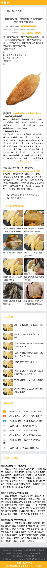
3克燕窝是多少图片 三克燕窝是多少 (25, 195)
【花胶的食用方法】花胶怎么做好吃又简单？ (25, 416)
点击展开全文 (24, 162)
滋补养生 (33, 556)
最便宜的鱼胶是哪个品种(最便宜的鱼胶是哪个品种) (33, 304)
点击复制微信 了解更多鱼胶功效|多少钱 (23, 564)
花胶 (38, 508)
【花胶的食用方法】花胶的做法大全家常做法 (25, 421)
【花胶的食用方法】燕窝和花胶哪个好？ (23, 426)
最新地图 (27, 556)
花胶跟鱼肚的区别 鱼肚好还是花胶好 (28, 380)
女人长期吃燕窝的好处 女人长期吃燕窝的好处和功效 (13, 231)
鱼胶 (8, 11)
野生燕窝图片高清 (18, 198)
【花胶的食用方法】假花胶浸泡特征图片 (23, 448)
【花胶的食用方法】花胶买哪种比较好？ (23, 430)
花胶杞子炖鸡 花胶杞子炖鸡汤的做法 (28, 325)
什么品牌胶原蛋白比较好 (13, 253)
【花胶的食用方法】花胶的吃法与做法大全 (24, 435)
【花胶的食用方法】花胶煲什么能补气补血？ (25, 411)
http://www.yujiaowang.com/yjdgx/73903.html (23, 171)
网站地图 (20, 556)
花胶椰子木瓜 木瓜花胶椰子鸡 (26, 362)
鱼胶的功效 (16, 11)
